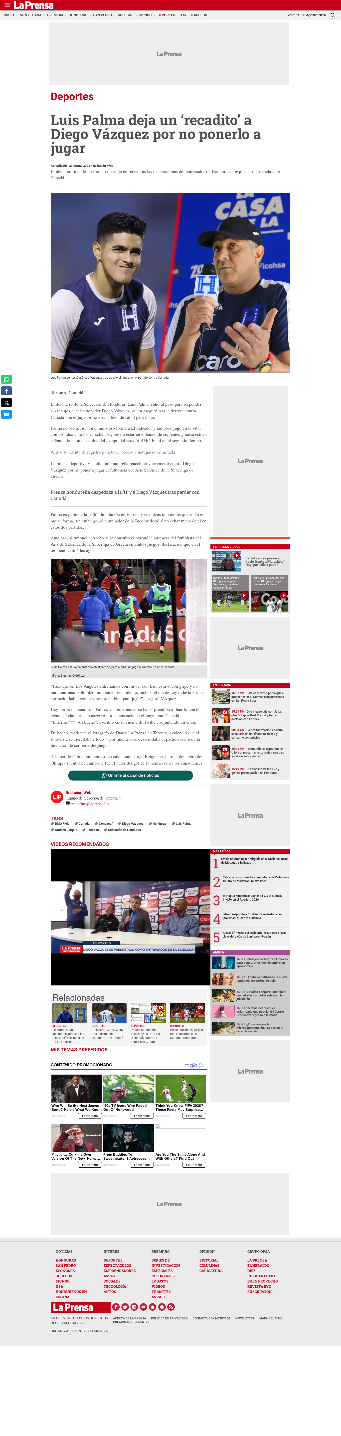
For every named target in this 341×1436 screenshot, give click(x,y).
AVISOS (158, 1296)
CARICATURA (211, 1270)
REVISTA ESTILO (262, 1276)
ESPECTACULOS (117, 1265)
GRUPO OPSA (258, 1251)
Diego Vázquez (116, 411)
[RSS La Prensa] (171, 1307)
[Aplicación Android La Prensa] (162, 1307)
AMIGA (110, 1276)
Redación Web (103, 165)
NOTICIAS (64, 1251)
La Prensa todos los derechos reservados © (79, 1320)
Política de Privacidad (169, 1318)
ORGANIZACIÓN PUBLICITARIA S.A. (80, 1330)
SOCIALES (112, 1281)
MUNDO (63, 1281)
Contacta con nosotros (211, 1318)
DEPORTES (113, 1260)
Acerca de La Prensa (129, 1318)
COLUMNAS (209, 1265)
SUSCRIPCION (259, 1291)
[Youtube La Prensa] (144, 1307)
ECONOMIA (65, 1270)
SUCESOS (64, 1276)
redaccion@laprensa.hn (89, 803)
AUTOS (110, 1291)
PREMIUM (161, 1251)
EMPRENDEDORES (120, 1270)
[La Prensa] (73, 1307)
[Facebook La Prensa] (116, 1307)
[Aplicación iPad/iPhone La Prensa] (153, 1307)
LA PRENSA (257, 1260)
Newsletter (244, 1318)
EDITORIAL (208, 1260)
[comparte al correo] (6, 414)
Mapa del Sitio (270, 1318)
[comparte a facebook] (6, 391)
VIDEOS (158, 1286)
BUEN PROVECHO (262, 1281)
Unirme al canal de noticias (133, 776)
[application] (130, 917)
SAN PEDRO (66, 1265)
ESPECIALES (162, 1270)
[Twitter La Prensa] (125, 1307)
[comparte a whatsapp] (6, 379)
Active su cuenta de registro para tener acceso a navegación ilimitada (113, 452)
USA (59, 1286)
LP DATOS (160, 1281)
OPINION (207, 1251)
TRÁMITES (161, 1291)
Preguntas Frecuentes (131, 1322)
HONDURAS (66, 1260)
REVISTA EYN (259, 1286)
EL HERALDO (258, 1265)
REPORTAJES (163, 1276)
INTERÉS (111, 1251)
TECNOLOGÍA (115, 1286)
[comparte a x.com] (6, 402)
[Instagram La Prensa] (134, 1307)
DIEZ (251, 1270)
